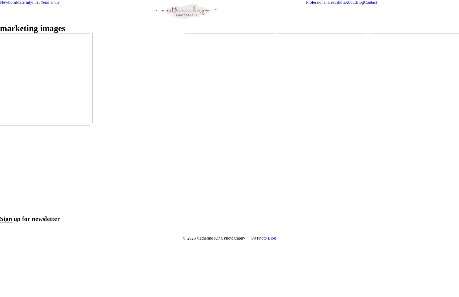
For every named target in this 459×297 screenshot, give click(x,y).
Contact (370, 2)
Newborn (8, 2)
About (350, 2)
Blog (360, 2)
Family (54, 2)
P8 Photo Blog (263, 238)
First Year (40, 2)
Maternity (24, 2)
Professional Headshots (325, 2)
